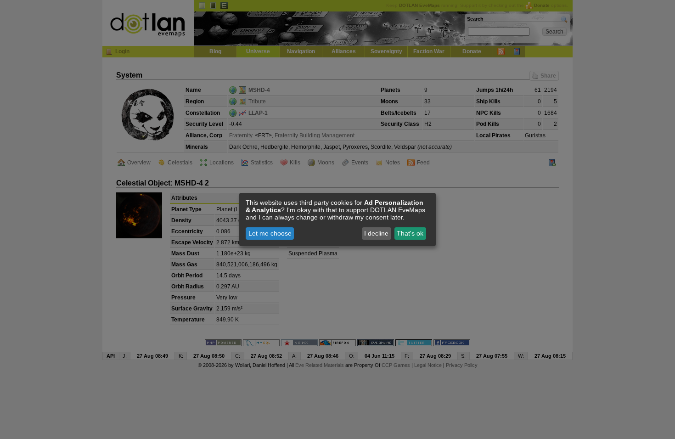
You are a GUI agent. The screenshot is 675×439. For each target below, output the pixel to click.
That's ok (410, 233)
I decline (376, 233)
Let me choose (270, 233)
